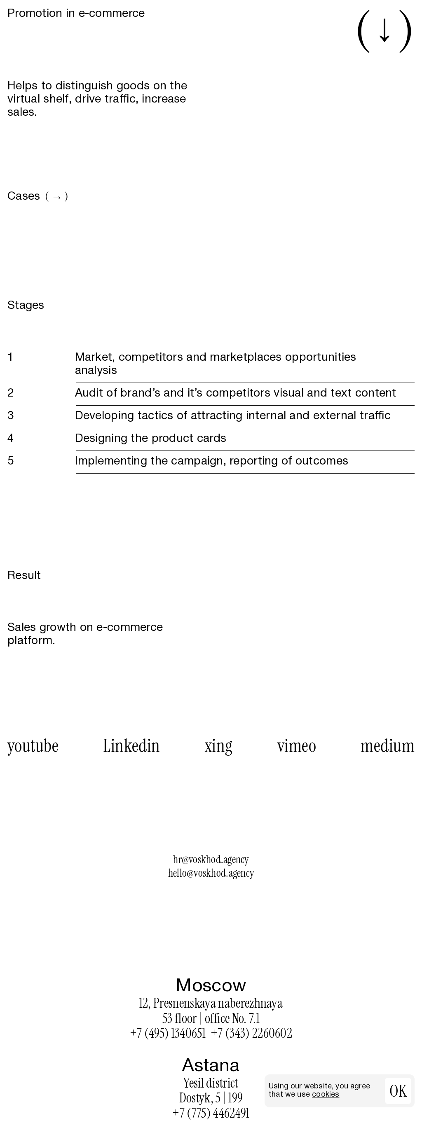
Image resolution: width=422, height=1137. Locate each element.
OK (398, 1091)
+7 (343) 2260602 (251, 1033)
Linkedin (131, 746)
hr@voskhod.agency (211, 860)
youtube (33, 746)
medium (388, 746)
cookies (325, 1094)
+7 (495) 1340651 (168, 1033)
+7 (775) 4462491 (210, 1113)
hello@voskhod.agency (211, 873)
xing (219, 746)
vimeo (296, 746)
